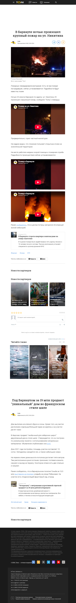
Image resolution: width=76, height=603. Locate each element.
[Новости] (32, 259)
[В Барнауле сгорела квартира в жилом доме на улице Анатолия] (14, 241)
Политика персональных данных (24, 597)
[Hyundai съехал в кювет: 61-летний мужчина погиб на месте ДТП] (38, 362)
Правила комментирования (23, 599)
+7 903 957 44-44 (18, 580)
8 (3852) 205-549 (18, 587)
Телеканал (46, 2)
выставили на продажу (24, 474)
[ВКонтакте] (58, 42)
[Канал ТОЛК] (43, 259)
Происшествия (21, 43)
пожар (22, 253)
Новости (34, 2)
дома (26, 502)
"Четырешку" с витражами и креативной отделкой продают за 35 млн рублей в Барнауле (40, 486)
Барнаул (14, 253)
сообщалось (21, 225)
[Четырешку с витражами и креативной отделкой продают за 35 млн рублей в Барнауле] (14, 490)
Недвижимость (21, 415)
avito (49, 444)
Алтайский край (16, 502)
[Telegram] (53, 42)
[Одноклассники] (63, 42)
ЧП (28, 253)
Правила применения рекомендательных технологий (47, 599)
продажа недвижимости (39, 502)
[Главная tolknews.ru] (20, 2)
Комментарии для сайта (56, 339)
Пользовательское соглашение (43, 597)
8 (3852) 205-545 (18, 585)
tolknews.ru (18, 571)
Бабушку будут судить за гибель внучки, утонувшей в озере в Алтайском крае (19, 367)
